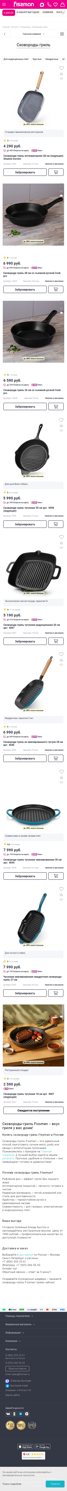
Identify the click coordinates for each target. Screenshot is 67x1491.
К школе (9, 13)
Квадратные (51, 59)
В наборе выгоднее (28, 12)
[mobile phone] (49, 5)
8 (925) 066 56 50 (15, 1362)
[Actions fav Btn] (55, 5)
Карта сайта (12, 1395)
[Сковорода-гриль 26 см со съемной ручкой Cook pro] (33, 332)
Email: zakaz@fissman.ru (17, 1374)
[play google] (42, 1447)
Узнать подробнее (11, 1484)
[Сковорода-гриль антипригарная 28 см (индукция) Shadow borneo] (33, 97)
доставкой (26, 1254)
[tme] (20, 1414)
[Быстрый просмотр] (61, 79)
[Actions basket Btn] (62, 5)
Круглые (37, 59)
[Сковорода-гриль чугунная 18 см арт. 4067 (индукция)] (33, 1035)
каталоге (8, 1158)
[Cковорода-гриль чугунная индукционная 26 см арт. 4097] (33, 566)
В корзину (56, 172)
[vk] (8, 1414)
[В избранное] (61, 68)
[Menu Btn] (4, 4)
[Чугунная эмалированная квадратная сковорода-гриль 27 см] (33, 918)
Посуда (60, 12)
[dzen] (26, 1414)
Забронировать (25, 172)
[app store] (25, 1447)
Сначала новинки (32, 34)
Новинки (48, 12)
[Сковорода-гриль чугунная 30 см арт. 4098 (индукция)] (33, 449)
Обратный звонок (17, 1368)
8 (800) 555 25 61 (15, 1355)
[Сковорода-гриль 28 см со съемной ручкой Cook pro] (33, 214)
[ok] (14, 1414)
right (63, 12)
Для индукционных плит (16, 59)
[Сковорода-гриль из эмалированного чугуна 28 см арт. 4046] (33, 684)
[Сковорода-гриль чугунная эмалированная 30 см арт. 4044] (33, 801)
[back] (5, 33)
